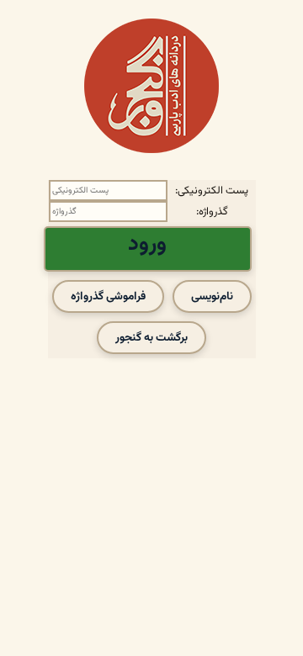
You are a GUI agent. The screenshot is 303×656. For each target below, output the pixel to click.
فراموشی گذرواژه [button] (108, 296)
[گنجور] (151, 85)
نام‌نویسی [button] (212, 296)
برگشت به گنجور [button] (151, 338)
